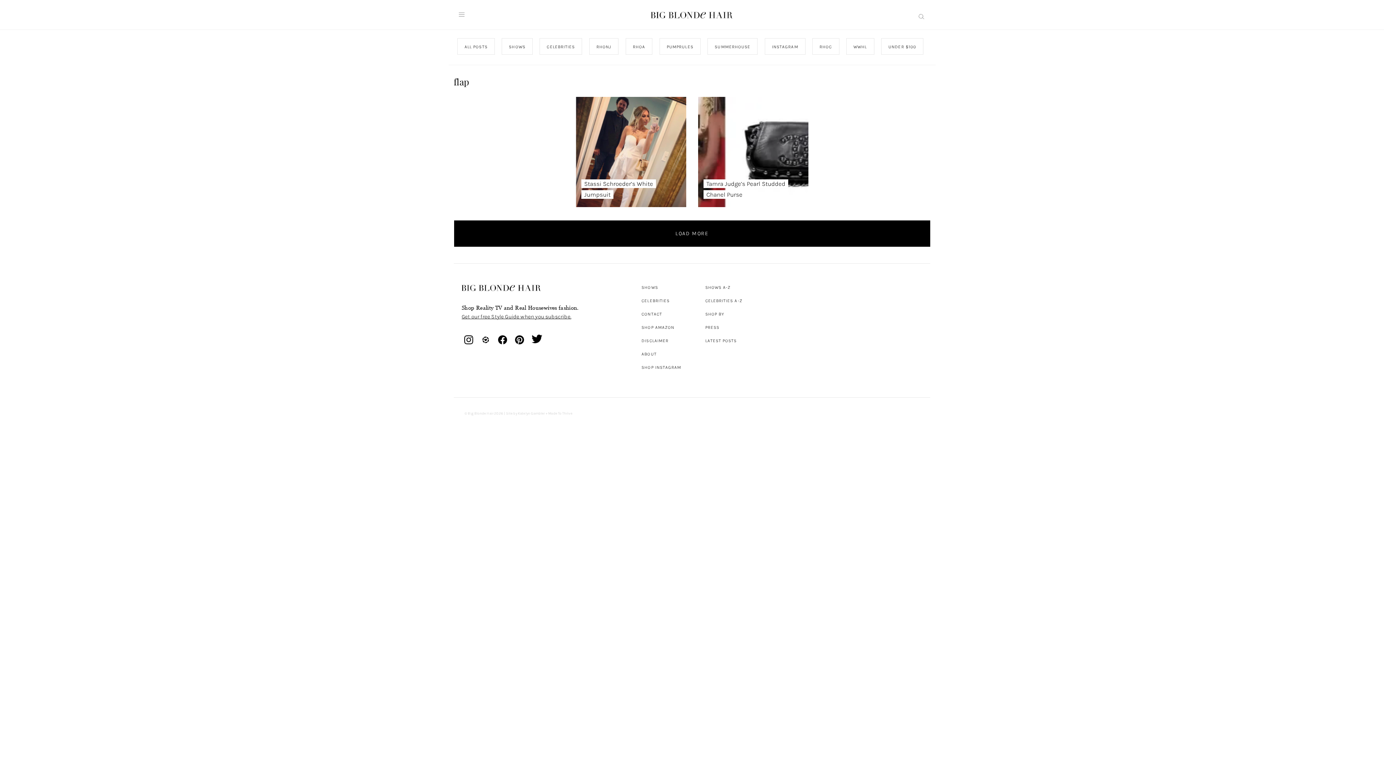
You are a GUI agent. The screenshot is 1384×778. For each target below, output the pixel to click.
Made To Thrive (560, 413)
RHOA (639, 46)
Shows (650, 287)
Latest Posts (721, 340)
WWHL (860, 46)
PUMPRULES (679, 46)
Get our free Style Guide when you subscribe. (516, 316)
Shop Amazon (658, 327)
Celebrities (656, 300)
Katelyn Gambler (531, 413)
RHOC (826, 46)
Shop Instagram (661, 367)
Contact (652, 314)
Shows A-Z (718, 287)
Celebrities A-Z (723, 300)
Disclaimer (655, 340)
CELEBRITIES (561, 46)
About (649, 354)
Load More (692, 233)
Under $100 (902, 46)
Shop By (714, 314)
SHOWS (517, 46)
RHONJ (603, 46)
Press (712, 327)
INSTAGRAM (785, 46)
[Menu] (462, 15)
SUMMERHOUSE (732, 46)
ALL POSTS (476, 46)
